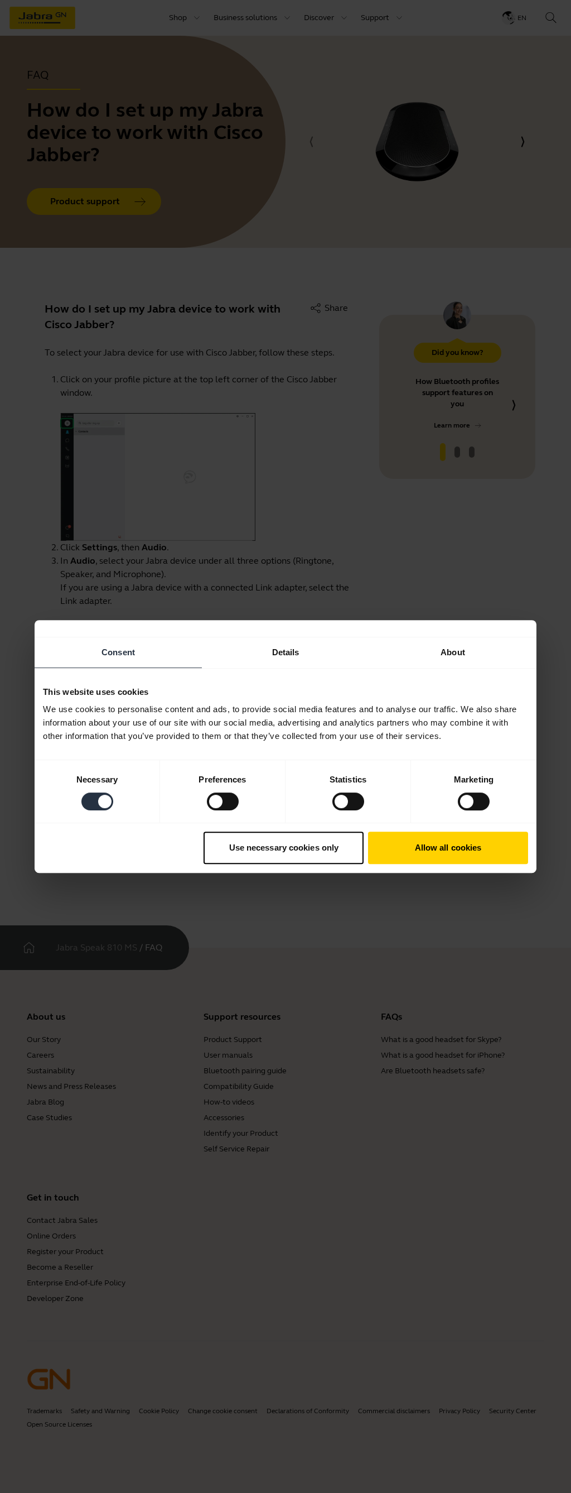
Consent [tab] (118, 652)
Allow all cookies (448, 847)
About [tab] (453, 652)
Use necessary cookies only (284, 847)
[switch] (223, 801)
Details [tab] (285, 652)
